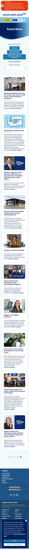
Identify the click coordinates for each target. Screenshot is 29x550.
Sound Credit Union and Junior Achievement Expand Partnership (14, 391)
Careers (4, 482)
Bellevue (4, 514)
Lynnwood (18, 518)
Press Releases (14, 52)
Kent (16, 512)
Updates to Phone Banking (14, 250)
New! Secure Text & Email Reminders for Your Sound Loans (13, 350)
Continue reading (16, 108)
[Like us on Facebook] (11, 495)
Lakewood (18, 516)
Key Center (18, 514)
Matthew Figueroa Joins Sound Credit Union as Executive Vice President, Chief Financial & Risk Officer (13, 176)
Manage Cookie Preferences (14, 544)
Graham (17, 509)
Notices (14, 48)
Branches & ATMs (7, 479)
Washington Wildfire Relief (14, 130)
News (3, 480)
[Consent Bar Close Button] (26, 520)
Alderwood (5, 509)
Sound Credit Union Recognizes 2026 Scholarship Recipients (12, 282)
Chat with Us (6, 473)
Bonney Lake (6, 516)
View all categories (14, 61)
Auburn (4, 512)
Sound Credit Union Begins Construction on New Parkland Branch (14, 213)
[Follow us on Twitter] (14, 495)
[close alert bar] (26, 6)
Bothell (4, 518)
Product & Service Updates (14, 56)
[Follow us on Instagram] (17, 495)
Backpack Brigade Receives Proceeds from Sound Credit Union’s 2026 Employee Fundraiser (14, 95)
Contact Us (5, 477)
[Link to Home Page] (14, 14)
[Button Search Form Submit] (25, 68)
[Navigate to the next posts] (20, 457)
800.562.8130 (6, 475)
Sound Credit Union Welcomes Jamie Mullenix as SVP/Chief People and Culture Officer (13, 434)
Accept (14, 540)
